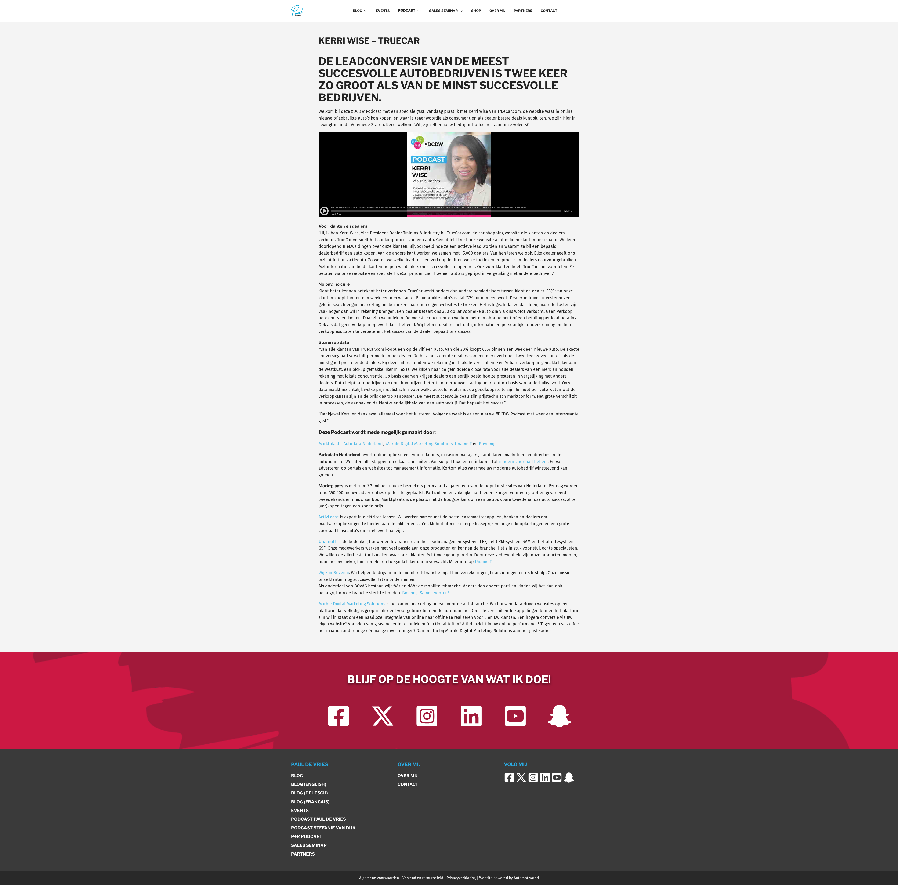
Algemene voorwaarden (379, 878)
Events (383, 11)
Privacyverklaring (461, 878)
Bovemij (486, 443)
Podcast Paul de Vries (318, 819)
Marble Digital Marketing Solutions (419, 443)
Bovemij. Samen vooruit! (425, 592)
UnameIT (463, 443)
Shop (476, 11)
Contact (549, 11)
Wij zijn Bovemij (334, 572)
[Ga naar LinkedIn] (471, 716)
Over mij (497, 11)
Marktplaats (330, 443)
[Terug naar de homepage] (297, 10)
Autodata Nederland (363, 443)
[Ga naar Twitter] (383, 716)
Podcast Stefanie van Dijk (323, 827)
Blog (357, 11)
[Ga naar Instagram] (427, 716)
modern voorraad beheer (523, 461)
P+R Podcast (306, 836)
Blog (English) (308, 784)
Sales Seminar (443, 11)
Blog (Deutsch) (309, 792)
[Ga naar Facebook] (338, 716)
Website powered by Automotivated (509, 878)
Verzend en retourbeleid (422, 878)
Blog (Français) (310, 801)
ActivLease (329, 517)
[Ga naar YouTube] (515, 716)
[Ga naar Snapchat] (559, 716)
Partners (523, 11)
